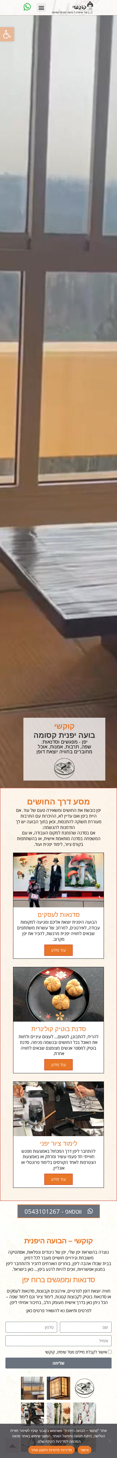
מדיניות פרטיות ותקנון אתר (51, 1450)
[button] (7, 34)
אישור (84, 1450)
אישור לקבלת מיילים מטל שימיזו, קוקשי (76, 1352)
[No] (110, 1441)
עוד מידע (58, 950)
